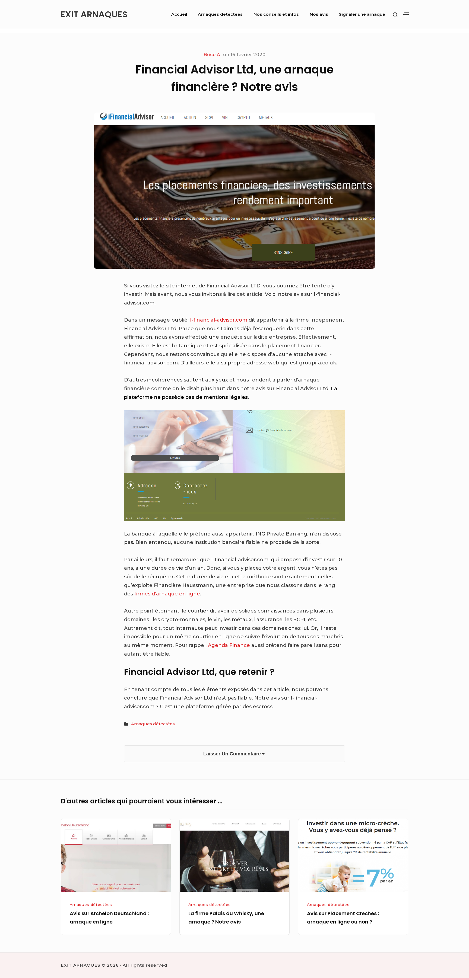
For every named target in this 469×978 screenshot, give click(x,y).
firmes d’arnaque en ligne (167, 594)
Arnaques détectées (220, 14)
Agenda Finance (229, 645)
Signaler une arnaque (362, 14)
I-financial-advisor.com (219, 320)
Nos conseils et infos (276, 14)
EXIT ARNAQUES (94, 14)
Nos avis (319, 14)
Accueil (179, 14)
